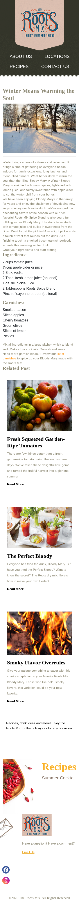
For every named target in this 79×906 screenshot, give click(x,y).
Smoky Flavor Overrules (36, 663)
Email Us (28, 852)
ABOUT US (21, 56)
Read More (15, 486)
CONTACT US (55, 66)
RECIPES (19, 66)
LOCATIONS (57, 56)
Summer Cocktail (58, 777)
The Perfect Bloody (29, 556)
